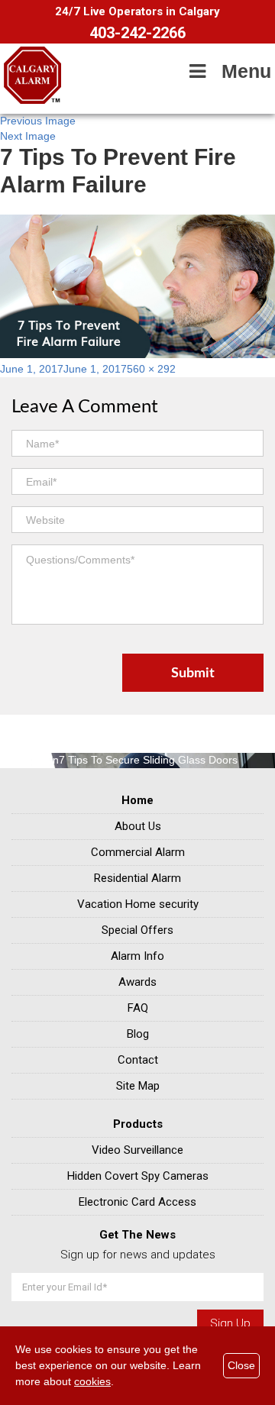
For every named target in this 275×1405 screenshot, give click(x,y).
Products (138, 1124)
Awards (137, 982)
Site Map (138, 1086)
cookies (92, 1381)
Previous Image (38, 121)
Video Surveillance (137, 1150)
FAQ (138, 1008)
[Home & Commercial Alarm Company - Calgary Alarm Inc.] (32, 100)
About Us (138, 826)
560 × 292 (151, 369)
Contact (138, 1060)
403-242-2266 (137, 33)
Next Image (28, 136)
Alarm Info (137, 956)
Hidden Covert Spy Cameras (138, 1176)
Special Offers (137, 930)
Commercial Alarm (138, 852)
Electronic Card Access (137, 1202)
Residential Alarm (137, 878)
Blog (138, 1034)
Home (137, 800)
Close (241, 1365)
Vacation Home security (138, 904)
